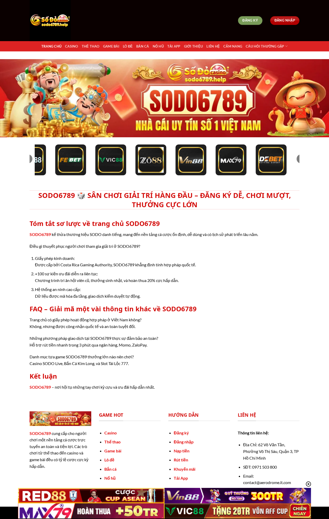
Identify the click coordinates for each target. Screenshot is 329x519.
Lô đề (109, 459)
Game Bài (111, 46)
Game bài (112, 450)
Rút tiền (181, 459)
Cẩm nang (232, 46)
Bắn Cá (142, 46)
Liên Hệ (213, 46)
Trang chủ (51, 46)
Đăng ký (181, 432)
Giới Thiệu (193, 46)
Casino (71, 46)
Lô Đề (128, 46)
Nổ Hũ (158, 46)
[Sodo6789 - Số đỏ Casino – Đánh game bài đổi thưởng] (55, 20)
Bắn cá (110, 469)
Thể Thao (90, 46)
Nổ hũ (110, 478)
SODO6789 (40, 234)
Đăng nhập (184, 441)
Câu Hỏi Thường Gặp (265, 46)
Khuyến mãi (184, 469)
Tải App (173, 46)
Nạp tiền (181, 450)
